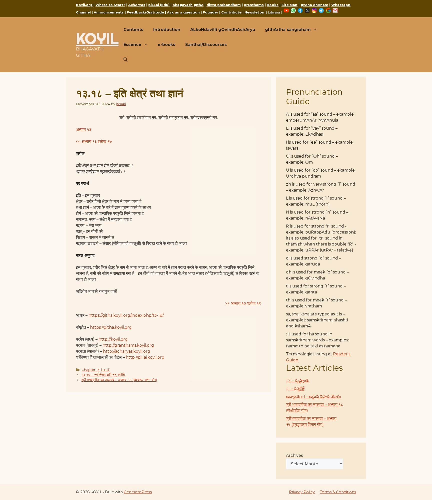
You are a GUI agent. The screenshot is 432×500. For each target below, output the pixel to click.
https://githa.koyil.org (111, 327)
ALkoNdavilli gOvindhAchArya (222, 29)
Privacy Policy (302, 492)
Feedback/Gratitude (145, 12)
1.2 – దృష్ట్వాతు (298, 380)
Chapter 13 (91, 370)
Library (274, 12)
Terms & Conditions (338, 492)
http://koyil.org (113, 339)
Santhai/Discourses (206, 44)
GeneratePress (138, 492)
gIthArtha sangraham (288, 29)
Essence (132, 44)
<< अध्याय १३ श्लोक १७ (94, 141)
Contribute (231, 12)
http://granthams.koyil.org (128, 345)
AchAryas (136, 5)
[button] (125, 59)
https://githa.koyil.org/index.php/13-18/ (126, 315)
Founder (210, 12)
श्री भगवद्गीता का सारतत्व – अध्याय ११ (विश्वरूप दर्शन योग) (119, 380)
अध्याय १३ (83, 129)
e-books (166, 44)
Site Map (290, 5)
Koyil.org (84, 5)
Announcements (109, 12)
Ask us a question (183, 12)
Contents (133, 29)
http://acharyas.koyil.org (126, 351)
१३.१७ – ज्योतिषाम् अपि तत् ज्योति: (104, 375)
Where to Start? (110, 5)
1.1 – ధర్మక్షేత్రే (295, 388)
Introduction (166, 29)
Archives (294, 455)
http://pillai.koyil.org (145, 357)
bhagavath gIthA (188, 5)
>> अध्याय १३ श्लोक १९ (243, 303)
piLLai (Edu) (159, 5)
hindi (105, 370)
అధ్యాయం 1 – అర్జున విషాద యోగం (313, 396)
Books (272, 5)
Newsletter (254, 12)
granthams (254, 5)
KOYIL (97, 38)
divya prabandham (223, 5)
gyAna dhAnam (314, 5)
